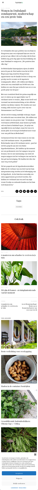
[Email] (35, 191)
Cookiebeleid (14, 487)
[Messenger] (20, 191)
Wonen (8, 8)
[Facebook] (16, 191)
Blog (2, 8)
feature (19, 206)
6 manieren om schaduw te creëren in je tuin (18, 256)
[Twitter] (24, 191)
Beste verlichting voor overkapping (16, 351)
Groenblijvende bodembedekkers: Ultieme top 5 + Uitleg (15, 422)
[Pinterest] (28, 191)
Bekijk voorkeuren (19, 483)
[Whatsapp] (31, 191)
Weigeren (19, 478)
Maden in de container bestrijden (15, 386)
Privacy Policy (22, 487)
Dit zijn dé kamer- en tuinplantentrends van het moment (18, 291)
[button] (35, 454)
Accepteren (19, 473)
